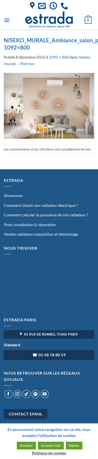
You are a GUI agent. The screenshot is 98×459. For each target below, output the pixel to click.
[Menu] (7, 20)
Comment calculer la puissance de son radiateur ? (46, 214)
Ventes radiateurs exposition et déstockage (41, 234)
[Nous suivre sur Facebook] (8, 394)
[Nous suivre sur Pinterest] (35, 394)
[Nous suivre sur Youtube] (44, 394)
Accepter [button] (26, 445)
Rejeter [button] (74, 445)
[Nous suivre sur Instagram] (17, 394)
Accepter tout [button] (51, 445)
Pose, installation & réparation (30, 224)
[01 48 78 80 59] (64, 6)
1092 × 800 (59, 57)
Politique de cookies (49, 453)
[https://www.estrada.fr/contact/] (42, 6)
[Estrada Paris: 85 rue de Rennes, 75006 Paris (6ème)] (32, 6)
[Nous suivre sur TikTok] (26, 394)
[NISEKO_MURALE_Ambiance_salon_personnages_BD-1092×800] (49, 105)
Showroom (13, 195)
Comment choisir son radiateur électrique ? (41, 205)
